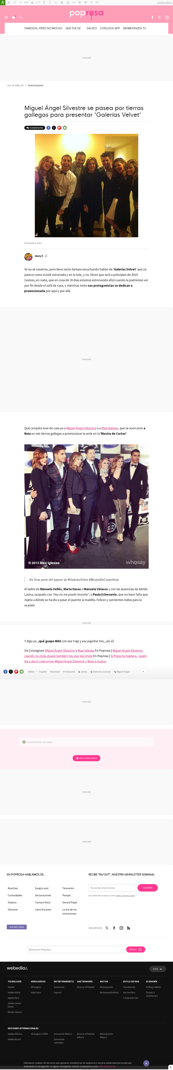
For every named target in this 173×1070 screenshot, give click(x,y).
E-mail (65, 128)
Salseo (92, 28)
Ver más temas (16, 927)
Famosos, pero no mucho (43, 28)
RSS (128, 927)
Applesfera (13, 997)
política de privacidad (125, 895)
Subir (155, 969)
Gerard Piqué (69, 902)
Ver (88, 758)
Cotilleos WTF (110, 28)
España (43, 671)
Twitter (159, 17)
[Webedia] (17, 968)
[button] (41, 256)
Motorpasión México (106, 1035)
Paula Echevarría (35, 85)
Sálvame (13, 909)
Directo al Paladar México (86, 1035)
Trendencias (129, 987)
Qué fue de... (74, 28)
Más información (107, 1066)
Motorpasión (106, 987)
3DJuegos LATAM (39, 1033)
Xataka (11, 987)
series (84, 671)
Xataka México (15, 1033)
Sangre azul (41, 888)
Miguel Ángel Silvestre (81, 428)
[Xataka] (2, 2)
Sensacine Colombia (59, 1041)
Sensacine (59, 987)
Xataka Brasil (14, 1039)
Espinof (57, 992)
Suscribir (147, 887)
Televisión (55, 671)
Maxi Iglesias (109, 428)
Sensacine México (63, 1033)
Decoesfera (129, 992)
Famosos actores (102, 671)
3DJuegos (36, 987)
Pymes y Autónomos (152, 994)
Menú (6, 17)
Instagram (166, 17)
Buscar (20, 17)
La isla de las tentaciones (69, 911)
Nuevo (13, 17)
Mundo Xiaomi (15, 1012)
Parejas (66, 895)
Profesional (69, 671)
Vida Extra (36, 992)
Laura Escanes (43, 909)
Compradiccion (130, 997)
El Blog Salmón (153, 987)
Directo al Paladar (86, 987)
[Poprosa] (86, 14)
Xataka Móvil (14, 992)
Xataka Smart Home (14, 1005)
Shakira (12, 902)
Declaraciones (43, 895)
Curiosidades (15, 895)
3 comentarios (36, 127)
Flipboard (59, 128)
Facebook (152, 17)
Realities (13, 888)
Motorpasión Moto (109, 992)
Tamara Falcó (43, 902)
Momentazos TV (134, 28)
